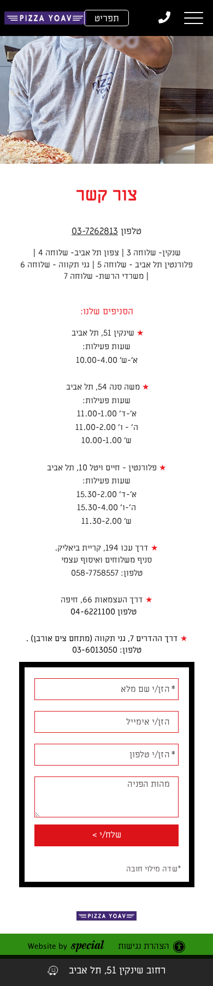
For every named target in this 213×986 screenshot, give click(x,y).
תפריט (106, 19)
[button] (194, 18)
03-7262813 (95, 231)
